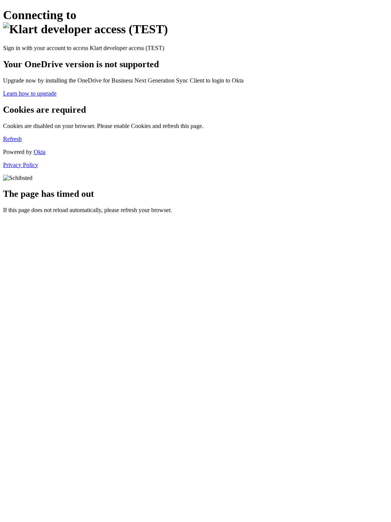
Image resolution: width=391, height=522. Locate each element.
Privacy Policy (20, 165)
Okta (39, 152)
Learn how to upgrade (30, 93)
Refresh (12, 139)
